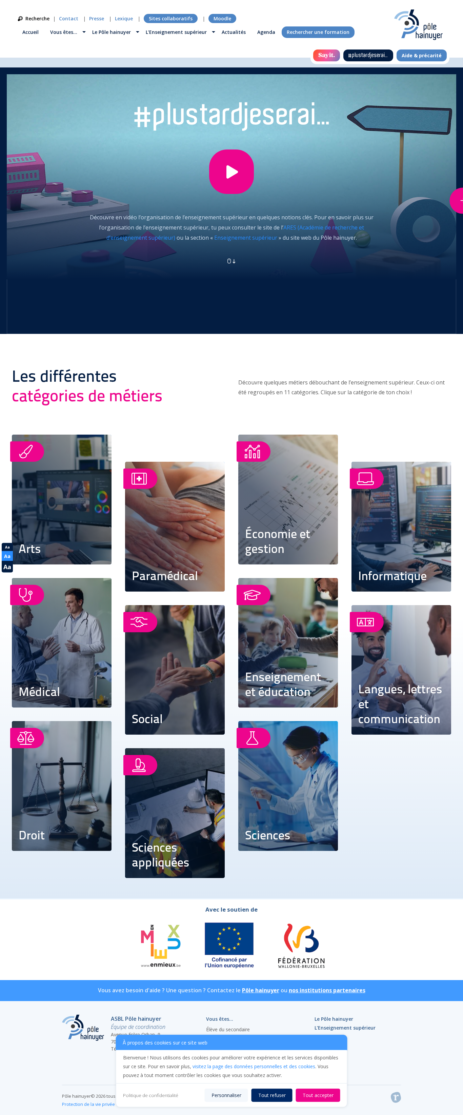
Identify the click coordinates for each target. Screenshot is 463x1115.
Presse (96, 18)
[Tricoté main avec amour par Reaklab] (396, 1099)
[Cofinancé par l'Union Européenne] (229, 946)
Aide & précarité (422, 55)
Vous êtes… (63, 32)
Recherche (37, 18)
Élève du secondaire (228, 1029)
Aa (7, 546)
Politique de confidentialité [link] (150, 1095)
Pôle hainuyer (260, 990)
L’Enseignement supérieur (176, 32)
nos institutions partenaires (327, 990)
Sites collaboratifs (171, 18)
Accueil (30, 32)
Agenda (266, 32)
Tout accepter (318, 1095)
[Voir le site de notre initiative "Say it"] (326, 55)
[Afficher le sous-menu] (84, 33)
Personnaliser (226, 1095)
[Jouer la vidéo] (231, 177)
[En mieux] (160, 946)
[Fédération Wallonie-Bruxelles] (301, 946)
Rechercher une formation (318, 32)
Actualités (234, 32)
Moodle (222, 18)
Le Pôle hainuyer (111, 32)
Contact (68, 18)
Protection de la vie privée (88, 1104)
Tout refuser (272, 1095)
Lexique (124, 18)
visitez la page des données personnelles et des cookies (254, 1066)
